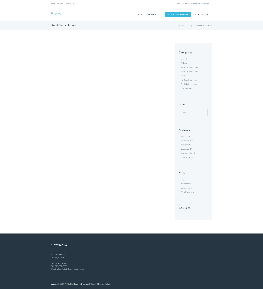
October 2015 (187, 157)
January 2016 (187, 145)
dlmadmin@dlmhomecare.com (62, 3)
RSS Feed (185, 208)
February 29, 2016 (69, 46)
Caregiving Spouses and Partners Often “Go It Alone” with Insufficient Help (76, 117)
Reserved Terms (80, 284)
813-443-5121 (206, 3)
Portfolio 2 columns (189, 80)
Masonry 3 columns (189, 71)
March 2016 (186, 136)
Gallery (184, 63)
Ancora (54, 284)
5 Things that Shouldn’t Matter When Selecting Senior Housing (76, 50)
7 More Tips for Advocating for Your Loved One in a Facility (76, 137)
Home (181, 26)
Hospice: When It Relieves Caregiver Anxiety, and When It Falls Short (76, 127)
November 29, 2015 (68, 150)
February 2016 (187, 140)
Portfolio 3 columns (189, 84)
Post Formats (186, 88)
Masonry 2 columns (189, 67)
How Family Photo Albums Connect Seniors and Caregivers (77, 67)
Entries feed (186, 184)
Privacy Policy (104, 284)
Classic (184, 59)
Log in (183, 179)
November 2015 (188, 153)
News (183, 76)
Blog (190, 26)
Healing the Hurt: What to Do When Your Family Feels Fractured (76, 91)
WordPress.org (187, 192)
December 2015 (188, 149)
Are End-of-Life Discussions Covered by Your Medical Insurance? (76, 101)
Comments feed (188, 188)
